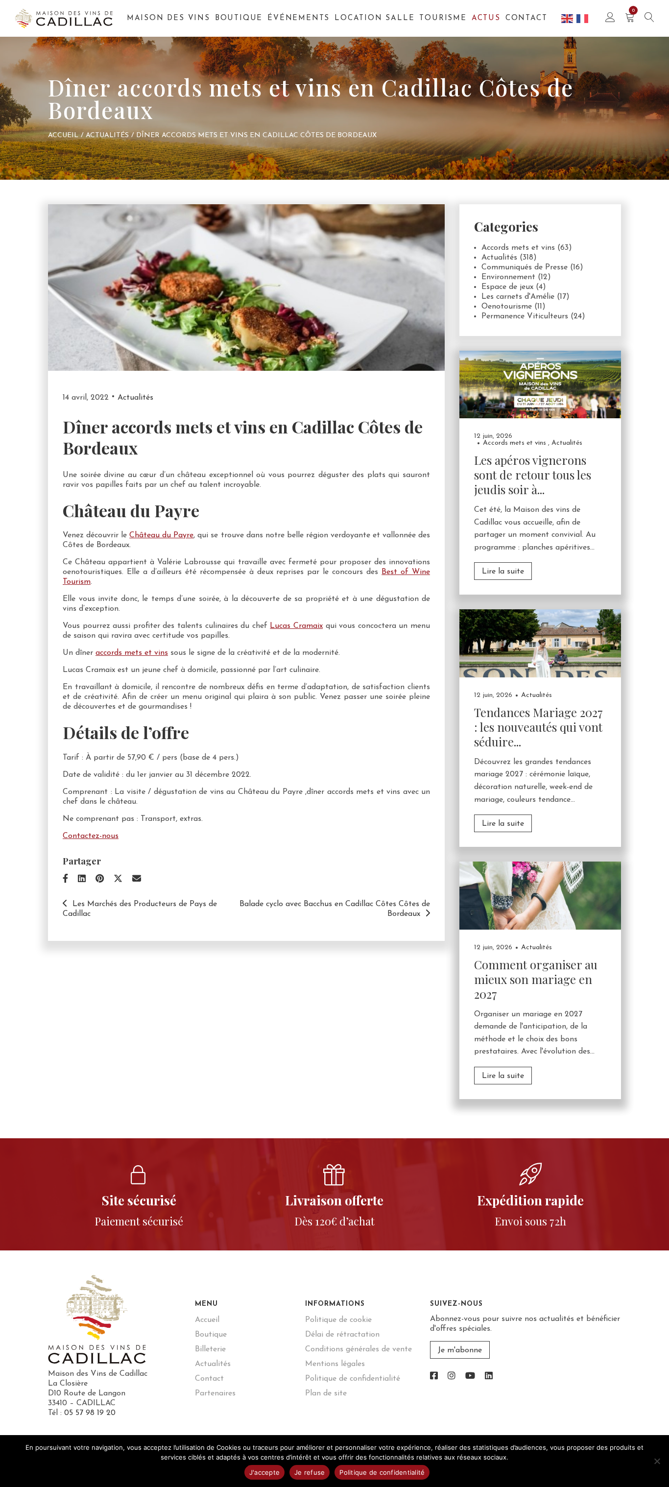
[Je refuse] (657, 1461)
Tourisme (442, 18)
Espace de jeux (507, 287)
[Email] (136, 879)
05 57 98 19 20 (90, 1413)
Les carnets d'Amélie (517, 297)
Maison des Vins (168, 18)
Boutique (239, 18)
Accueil (63, 135)
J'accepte (264, 1472)
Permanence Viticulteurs (524, 316)
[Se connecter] (610, 18)
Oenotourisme (506, 307)
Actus (486, 18)
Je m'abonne (460, 1350)
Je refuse (309, 1472)
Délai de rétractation (342, 1335)
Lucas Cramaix (296, 626)
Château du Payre (161, 535)
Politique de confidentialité (352, 1379)
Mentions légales (335, 1364)
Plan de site (326, 1393)
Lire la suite (503, 572)
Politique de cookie (338, 1320)
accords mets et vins (132, 653)
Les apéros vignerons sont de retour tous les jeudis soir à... (532, 474)
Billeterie (210, 1349)
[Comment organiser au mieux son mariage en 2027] (540, 895)
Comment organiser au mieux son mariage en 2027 (535, 979)
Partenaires (215, 1393)
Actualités (107, 135)
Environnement (508, 277)
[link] (434, 1376)
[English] (567, 18)
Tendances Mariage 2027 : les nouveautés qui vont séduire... (538, 726)
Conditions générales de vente (358, 1349)
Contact (526, 18)
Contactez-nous (91, 836)
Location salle (374, 18)
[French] (582, 18)
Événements (298, 18)
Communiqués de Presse (524, 267)
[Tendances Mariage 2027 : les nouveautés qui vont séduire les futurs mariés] (540, 643)
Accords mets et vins (518, 248)
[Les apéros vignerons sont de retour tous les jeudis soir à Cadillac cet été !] (540, 384)
